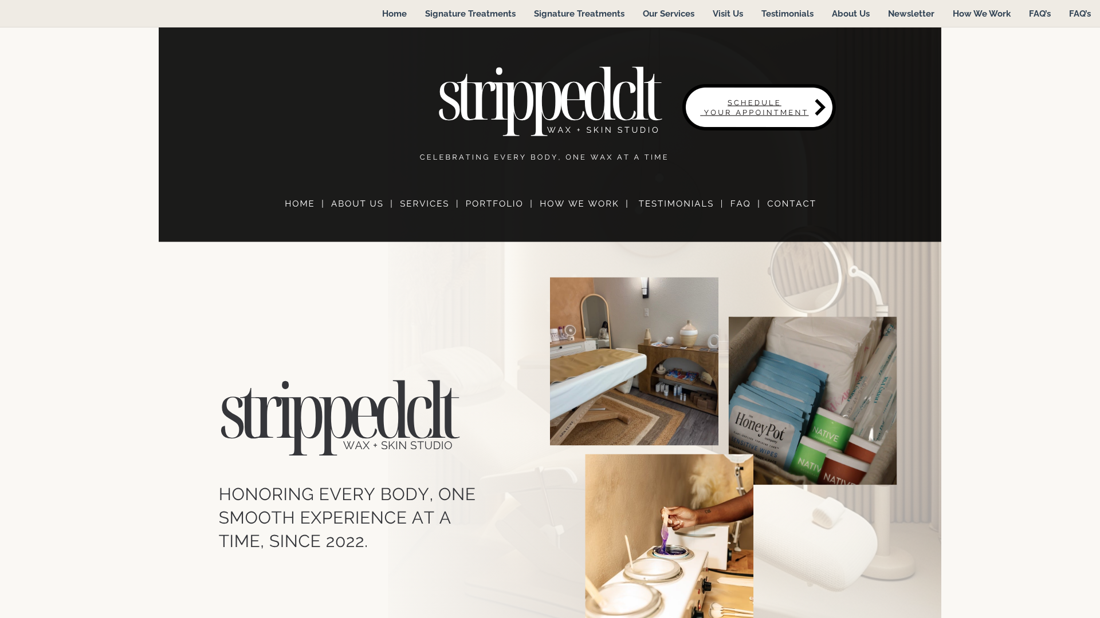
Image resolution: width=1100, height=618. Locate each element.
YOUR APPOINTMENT (756, 112)
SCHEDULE (754, 102)
